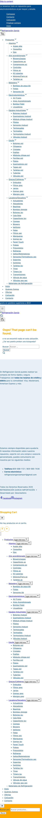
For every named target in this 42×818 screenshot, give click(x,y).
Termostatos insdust (22, 134)
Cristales (16, 149)
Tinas (15, 269)
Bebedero (13, 584)
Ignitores (16, 227)
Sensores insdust (20, 125)
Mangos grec (18, 194)
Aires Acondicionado (22, 101)
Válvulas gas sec (20, 280)
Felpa (15, 230)
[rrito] (2, 518)
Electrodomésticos (17, 596)
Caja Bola (17, 215)
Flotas (15, 89)
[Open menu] (2, 308)
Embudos (17, 182)
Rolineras (17, 251)
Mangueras (18, 236)
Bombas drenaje (20, 209)
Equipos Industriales (17, 612)
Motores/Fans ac (20, 76)
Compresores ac (20, 64)
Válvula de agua (20, 277)
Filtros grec (18, 185)
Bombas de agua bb (22, 86)
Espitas (16, 152)
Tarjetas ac (18, 79)
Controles (17, 67)
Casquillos (17, 49)
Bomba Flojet (18, 104)
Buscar (3, 813)
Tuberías (16, 173)
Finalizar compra (13, 23)
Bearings (16, 207)
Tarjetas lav (18, 266)
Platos (15, 161)
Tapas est (17, 167)
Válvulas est (18, 176)
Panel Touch (18, 242)
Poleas (16, 245)
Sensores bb (18, 92)
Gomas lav (17, 239)
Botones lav (18, 212)
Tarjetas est (18, 170)
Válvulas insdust (20, 137)
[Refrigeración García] (9, 31)
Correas (16, 221)
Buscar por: (5, 810)
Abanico (12, 543)
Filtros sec (17, 233)
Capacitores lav (19, 218)
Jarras (15, 188)
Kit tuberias (18, 73)
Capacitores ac (19, 61)
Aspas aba (17, 46)
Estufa (11, 642)
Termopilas (17, 131)
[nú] (0, 534)
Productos (8, 540)
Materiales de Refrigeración (20, 283)
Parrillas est (18, 158)
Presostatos (18, 248)
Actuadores (18, 201)
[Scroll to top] (2, 529)
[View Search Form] (1, 316)
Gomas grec (18, 191)
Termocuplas (18, 128)
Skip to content (6, 1)
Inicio (8, 26)
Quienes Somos (12, 289)
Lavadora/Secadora (17, 700)
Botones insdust (20, 113)
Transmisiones (19, 275)
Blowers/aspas (19, 58)
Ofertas (8, 292)
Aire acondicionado (17, 556)
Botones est (18, 143)
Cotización (11, 20)
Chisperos (17, 146)
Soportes (17, 260)
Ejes (14, 52)
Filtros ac (17, 70)
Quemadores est (20, 164)
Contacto (10, 17)
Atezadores (18, 204)
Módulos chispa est (21, 155)
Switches (17, 263)
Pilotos (16, 122)
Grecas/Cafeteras (16, 682)
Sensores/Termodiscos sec (24, 257)
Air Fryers (17, 98)
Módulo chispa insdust (22, 119)
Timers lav (17, 271)
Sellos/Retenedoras (21, 254)
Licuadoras (18, 107)
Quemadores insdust (22, 116)
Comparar (10, 14)
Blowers (16, 224)
